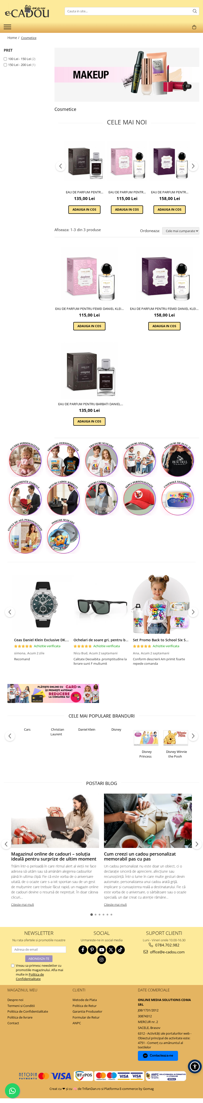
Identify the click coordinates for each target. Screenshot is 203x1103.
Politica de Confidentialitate (30, 976)
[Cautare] (194, 11)
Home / (13, 37)
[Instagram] (101, 959)
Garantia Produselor (87, 1011)
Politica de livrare (19, 1017)
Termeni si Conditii (21, 1005)
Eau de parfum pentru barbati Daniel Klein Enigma (84, 192)
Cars (27, 729)
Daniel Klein (86, 729)
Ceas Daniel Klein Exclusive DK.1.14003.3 (48, 640)
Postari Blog (101, 783)
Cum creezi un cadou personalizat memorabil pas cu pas (140, 856)
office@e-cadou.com (167, 951)
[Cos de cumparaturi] (194, 27)
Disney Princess (145, 754)
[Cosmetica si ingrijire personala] (126, 75)
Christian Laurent (57, 731)
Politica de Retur (85, 1005)
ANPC (77, 1023)
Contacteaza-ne (161, 1055)
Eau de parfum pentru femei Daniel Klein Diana (169, 192)
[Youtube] (101, 949)
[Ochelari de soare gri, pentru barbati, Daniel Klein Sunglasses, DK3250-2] (101, 604)
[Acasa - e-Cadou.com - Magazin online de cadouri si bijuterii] (28, 11)
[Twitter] (111, 949)
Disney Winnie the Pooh (176, 754)
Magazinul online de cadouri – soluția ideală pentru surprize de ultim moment (53, 856)
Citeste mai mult (22, 904)
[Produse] (8, 28)
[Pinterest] (92, 949)
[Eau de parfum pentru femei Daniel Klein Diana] (169, 161)
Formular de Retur (86, 1017)
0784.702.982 (166, 945)
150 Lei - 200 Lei (19, 64)
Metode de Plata (85, 1000)
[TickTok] (120, 949)
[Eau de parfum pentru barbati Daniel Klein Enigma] (84, 161)
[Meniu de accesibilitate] (195, 1066)
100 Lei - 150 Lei (19, 59)
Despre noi (15, 1000)
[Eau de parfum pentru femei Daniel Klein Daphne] (127, 161)
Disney (116, 729)
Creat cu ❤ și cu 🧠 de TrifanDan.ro (75, 1088)
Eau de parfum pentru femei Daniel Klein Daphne (127, 192)
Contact (13, 1023)
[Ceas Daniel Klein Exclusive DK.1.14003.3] (42, 604)
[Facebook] (82, 949)
